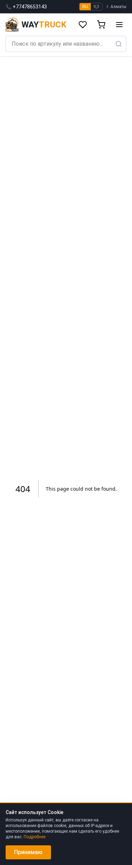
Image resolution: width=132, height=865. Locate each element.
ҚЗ (96, 6)
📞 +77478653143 (26, 6)
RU (85, 6)
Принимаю (28, 852)
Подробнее (34, 836)
